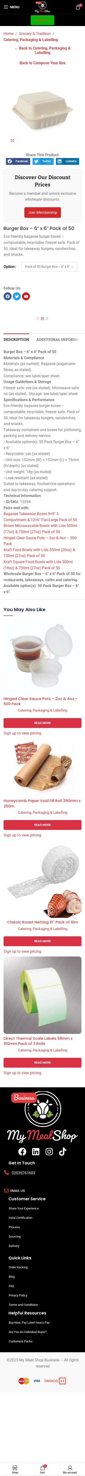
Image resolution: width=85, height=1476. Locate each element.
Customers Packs (21, 1341)
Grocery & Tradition (35, 33)
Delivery (14, 1246)
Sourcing (15, 1236)
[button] (18, 161)
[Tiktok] (63, 1152)
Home (8, 33)
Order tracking (18, 1267)
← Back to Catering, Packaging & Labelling (42, 50)
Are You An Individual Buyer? (28, 1332)
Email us (17, 1190)
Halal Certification (20, 1218)
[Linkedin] (36, 1152)
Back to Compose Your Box (42, 63)
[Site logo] (43, 6)
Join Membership (42, 212)
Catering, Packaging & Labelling (31, 40)
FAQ (11, 1286)
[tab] (16, 338)
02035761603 (23, 1173)
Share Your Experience (24, 1208)
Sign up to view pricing (22, 733)
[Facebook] (22, 1152)
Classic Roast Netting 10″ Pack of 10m (42, 922)
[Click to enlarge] (12, 141)
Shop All (42, 20)
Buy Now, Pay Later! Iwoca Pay (29, 1322)
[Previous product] (37, 318)
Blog (12, 1276)
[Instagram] (49, 1152)
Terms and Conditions (23, 1305)
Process (14, 1227)
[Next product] (47, 318)
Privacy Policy (18, 1295)
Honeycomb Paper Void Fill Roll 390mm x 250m (42, 803)
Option (9, 266)
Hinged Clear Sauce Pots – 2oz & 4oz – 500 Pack (41, 701)
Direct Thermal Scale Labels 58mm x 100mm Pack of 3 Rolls (38, 1041)
